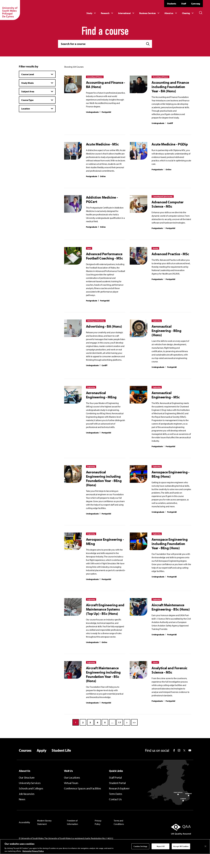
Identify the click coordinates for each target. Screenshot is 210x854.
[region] (105, 846)
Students (171, 3)
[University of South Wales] (10, 10)
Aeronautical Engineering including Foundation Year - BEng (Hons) (104, 478)
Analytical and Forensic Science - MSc (169, 670)
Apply (41, 750)
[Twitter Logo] (184, 750)
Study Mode (27, 82)
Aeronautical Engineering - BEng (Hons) (166, 330)
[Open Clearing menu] (188, 13)
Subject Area (27, 91)
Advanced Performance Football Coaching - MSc (104, 256)
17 (119, 722)
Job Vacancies (26, 794)
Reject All (160, 846)
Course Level (27, 74)
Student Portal (117, 783)
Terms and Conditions (119, 822)
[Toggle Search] (201, 13)
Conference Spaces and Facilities (82, 788)
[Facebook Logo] (174, 750)
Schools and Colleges (31, 788)
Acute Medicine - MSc (102, 144)
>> (134, 722)
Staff (183, 3)
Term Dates (115, 794)
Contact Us (115, 799)
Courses (25, 750)
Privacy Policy (98, 822)
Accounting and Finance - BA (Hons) (105, 84)
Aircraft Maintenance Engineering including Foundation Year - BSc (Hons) (103, 674)
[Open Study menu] (91, 13)
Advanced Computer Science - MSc (168, 204)
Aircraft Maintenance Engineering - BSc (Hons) (171, 607)
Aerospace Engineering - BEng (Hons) (170, 474)
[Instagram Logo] (179, 750)
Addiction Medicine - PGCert (102, 199)
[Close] (205, 846)
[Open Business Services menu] (149, 13)
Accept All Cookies (180, 846)
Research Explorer (119, 788)
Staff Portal (115, 777)
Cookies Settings (140, 846)
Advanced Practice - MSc (170, 254)
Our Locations (72, 777)
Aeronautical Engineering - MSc (166, 395)
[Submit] (148, 44)
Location (25, 108)
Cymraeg (195, 3)
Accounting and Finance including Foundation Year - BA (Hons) (170, 86)
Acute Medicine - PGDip (170, 144)
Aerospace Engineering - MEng (105, 541)
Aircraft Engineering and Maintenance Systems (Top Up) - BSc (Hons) (105, 609)
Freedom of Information (72, 822)
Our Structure (27, 777)
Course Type (27, 100)
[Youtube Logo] (189, 750)
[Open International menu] (126, 13)
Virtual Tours (71, 783)
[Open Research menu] (107, 13)
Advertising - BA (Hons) (104, 326)
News (22, 799)
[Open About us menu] (171, 13)
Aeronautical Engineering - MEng (101, 395)
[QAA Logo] (164, 829)
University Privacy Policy (33, 851)
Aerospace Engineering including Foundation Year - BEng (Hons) (170, 543)
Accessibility (24, 822)
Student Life (61, 750)
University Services (29, 783)
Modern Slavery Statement (44, 822)
